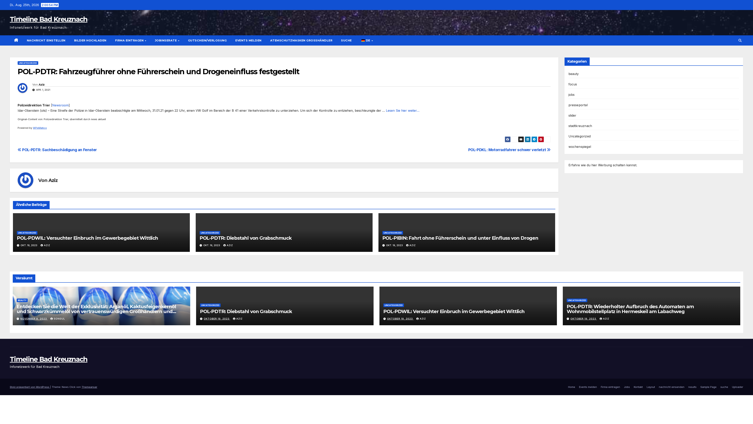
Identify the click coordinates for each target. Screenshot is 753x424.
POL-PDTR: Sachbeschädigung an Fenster (59, 149)
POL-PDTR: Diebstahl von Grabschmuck (246, 238)
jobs (571, 95)
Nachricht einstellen (46, 40)
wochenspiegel (579, 147)
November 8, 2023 (34, 318)
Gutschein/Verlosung (207, 40)
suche (346, 40)
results (692, 386)
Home (571, 386)
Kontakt (638, 386)
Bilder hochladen (90, 40)
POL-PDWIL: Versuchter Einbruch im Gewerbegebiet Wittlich (87, 238)
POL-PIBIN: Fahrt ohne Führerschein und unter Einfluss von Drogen (460, 238)
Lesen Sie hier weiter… (402, 110)
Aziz (42, 84)
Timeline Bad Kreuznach (48, 19)
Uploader (737, 386)
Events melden (248, 40)
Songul (59, 318)
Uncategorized (28, 63)
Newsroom (60, 105)
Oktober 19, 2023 (217, 318)
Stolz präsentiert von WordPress (30, 386)
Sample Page (708, 386)
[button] (740, 40)
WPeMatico (40, 127)
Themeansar (89, 386)
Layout (651, 386)
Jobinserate (166, 40)
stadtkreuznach (580, 126)
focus (572, 84)
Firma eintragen (130, 40)
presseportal (578, 105)
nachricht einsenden (671, 386)
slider (572, 115)
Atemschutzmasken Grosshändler (301, 40)
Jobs (627, 386)
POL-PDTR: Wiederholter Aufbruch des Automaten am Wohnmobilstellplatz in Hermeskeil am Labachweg (630, 309)
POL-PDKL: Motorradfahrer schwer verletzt (507, 149)
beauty (573, 74)
